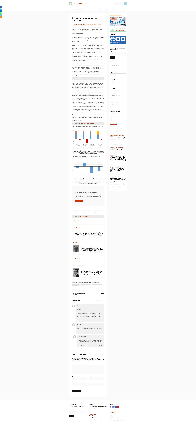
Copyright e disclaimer (93, 414)
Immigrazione (113, 83)
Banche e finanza (113, 63)
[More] (1, 17)
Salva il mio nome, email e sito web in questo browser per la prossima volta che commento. (85, 388)
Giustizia (112, 81)
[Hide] (0, 18)
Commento (74, 364)
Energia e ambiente (114, 72)
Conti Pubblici (113, 67)
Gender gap (113, 79)
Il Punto (102, 293)
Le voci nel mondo (113, 412)
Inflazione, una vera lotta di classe (115, 126)
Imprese (112, 86)
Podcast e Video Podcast (80, 9)
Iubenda (111, 418)
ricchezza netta (76, 285)
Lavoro (112, 97)
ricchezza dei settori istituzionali (87, 44)
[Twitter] (1, 9)
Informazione (113, 88)
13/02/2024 (76, 25)
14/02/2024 (82, 345)
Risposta (101, 345)
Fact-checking (106, 9)
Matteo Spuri (91, 24)
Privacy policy (91, 415)
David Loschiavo (81, 24)
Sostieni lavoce (122, 9)
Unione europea (113, 120)
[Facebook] (1, 7)
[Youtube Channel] (118, 407)
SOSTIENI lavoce (79, 201)
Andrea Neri (86, 24)
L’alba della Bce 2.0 (113, 155)
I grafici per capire (90, 9)
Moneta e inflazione (87, 25)
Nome (73, 376)
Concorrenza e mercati (115, 65)
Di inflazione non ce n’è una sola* (115, 173)
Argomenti (72, 9)
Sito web (74, 382)
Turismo (112, 118)
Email (90, 376)
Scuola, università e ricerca (115, 111)
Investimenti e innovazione (115, 95)
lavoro (80, 54)
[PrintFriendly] (1, 15)
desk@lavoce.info (92, 408)
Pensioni (112, 104)
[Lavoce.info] (76, 4)
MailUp (111, 417)
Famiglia (82, 25)
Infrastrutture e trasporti (115, 90)
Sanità (112, 109)
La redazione (114, 9)
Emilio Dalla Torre (113, 420)
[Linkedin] (1, 11)
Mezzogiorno (113, 99)
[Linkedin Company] (116, 407)
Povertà (112, 106)
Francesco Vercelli (97, 24)
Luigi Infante (75, 24)
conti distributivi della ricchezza (84, 282)
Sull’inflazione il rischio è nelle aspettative (117, 147)
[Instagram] (114, 407)
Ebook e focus (98, 9)
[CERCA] (125, 3)
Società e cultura (113, 113)
